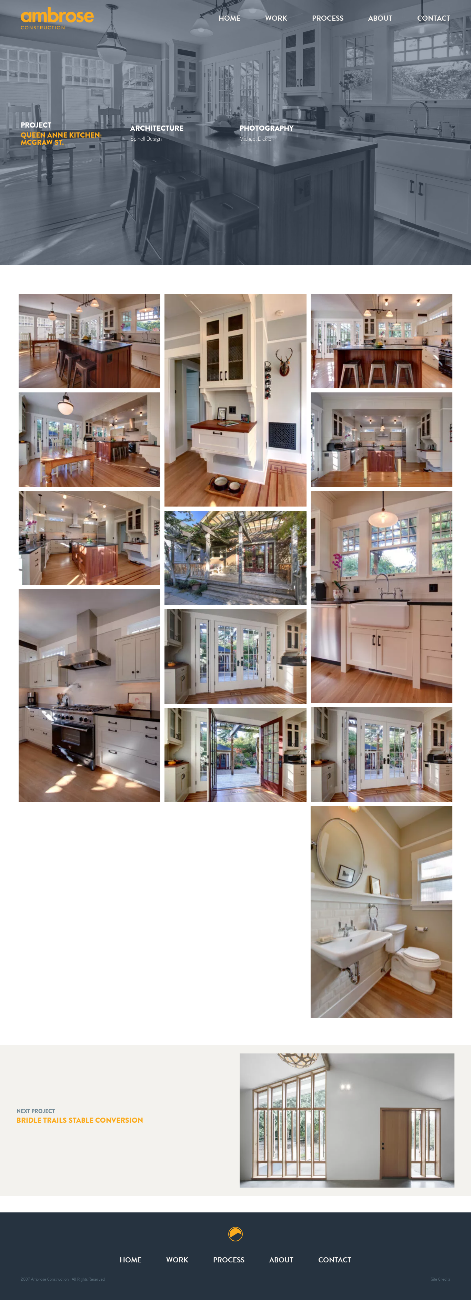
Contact (433, 18)
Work (276, 18)
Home (229, 18)
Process (327, 18)
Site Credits (440, 1279)
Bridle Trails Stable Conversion (80, 1120)
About (380, 18)
